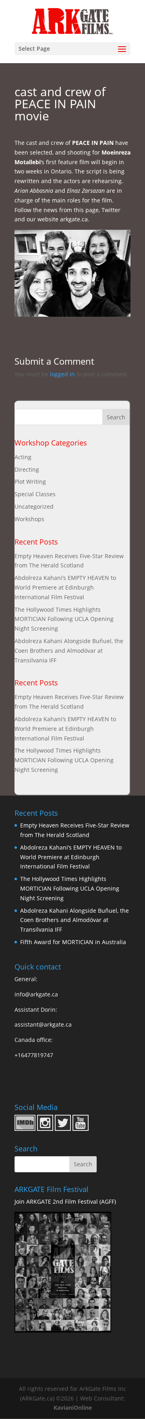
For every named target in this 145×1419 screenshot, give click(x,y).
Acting (22, 457)
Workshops (29, 519)
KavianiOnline (73, 1407)
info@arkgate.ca (36, 994)
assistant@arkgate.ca (43, 1024)
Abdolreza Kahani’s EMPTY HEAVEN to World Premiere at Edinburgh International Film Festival (65, 587)
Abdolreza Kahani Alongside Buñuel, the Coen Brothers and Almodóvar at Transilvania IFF (68, 650)
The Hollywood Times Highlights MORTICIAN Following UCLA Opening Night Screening (64, 619)
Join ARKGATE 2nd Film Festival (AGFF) (65, 1201)
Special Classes (35, 494)
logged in (62, 374)
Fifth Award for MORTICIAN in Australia (73, 942)
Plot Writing (30, 481)
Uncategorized (34, 506)
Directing (26, 469)
